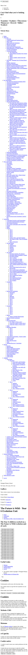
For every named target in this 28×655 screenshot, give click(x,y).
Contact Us (8, 502)
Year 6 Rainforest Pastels (15, 277)
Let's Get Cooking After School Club (15, 456)
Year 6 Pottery (13, 280)
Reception (12, 298)
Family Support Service (12, 100)
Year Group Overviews (12, 223)
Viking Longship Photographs (17, 316)
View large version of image (7, 529)
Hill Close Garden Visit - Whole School (16, 175)
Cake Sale (9, 173)
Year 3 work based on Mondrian (17, 269)
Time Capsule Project (12, 200)
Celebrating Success (11, 91)
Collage (11, 244)
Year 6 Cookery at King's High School (16, 184)
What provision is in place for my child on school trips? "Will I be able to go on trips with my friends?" (18, 139)
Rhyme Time (16, 371)
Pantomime (9, 211)
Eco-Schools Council (12, 439)
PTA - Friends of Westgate (13, 455)
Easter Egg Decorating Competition (15, 192)
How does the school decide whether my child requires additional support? (18, 103)
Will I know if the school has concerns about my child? (16, 125)
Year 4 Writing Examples (18, 416)
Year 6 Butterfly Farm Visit (13, 187)
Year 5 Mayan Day (11, 183)
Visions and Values (11, 45)
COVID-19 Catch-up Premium (14, 159)
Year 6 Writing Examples (18, 435)
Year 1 (11, 229)
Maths (8, 227)
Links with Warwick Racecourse (14, 462)
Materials (12, 296)
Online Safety (10, 355)
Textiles (11, 293)
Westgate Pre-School (11, 458)
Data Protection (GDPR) (12, 92)
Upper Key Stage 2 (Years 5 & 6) (17, 324)
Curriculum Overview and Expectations (16, 220)
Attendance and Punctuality (13, 87)
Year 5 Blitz (12, 276)
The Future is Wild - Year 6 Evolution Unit (14, 518)
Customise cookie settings (18, 593)
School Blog (9, 450)
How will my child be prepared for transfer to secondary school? (18, 149)
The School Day (13, 52)
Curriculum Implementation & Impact (15, 221)
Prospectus (8, 504)
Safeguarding (10, 99)
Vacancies (9, 474)
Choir (8, 342)
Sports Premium (10, 97)
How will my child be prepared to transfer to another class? (17, 146)
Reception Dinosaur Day (12, 176)
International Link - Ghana (13, 459)
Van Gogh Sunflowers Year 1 (16, 261)
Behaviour (9, 88)
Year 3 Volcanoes (14, 241)
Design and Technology (12, 291)
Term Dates (9, 167)
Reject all (3, 593)
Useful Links (10, 472)
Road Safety (9, 446)
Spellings (15, 383)
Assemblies (9, 85)
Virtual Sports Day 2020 (12, 452)
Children (6, 358)
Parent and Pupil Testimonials (14, 47)
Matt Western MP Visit (12, 205)
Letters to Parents (17, 386)
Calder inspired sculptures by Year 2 (18, 263)
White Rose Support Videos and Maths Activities (19, 374)
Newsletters (9, 163)
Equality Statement (11, 63)
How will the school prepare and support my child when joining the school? (18, 143)
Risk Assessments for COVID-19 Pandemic (17, 155)
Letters (14, 380)
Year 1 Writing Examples (18, 388)
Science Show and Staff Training (17, 237)
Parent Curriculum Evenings (13, 348)
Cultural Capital (10, 338)
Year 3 (11, 232)
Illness (11, 56)
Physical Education (11, 320)
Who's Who (9, 41)
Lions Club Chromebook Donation (15, 463)
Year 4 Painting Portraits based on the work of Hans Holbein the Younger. (18, 272)
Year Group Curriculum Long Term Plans (16, 224)
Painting (11, 247)
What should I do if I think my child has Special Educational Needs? (18, 113)
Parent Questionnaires (12, 351)
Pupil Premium (10, 96)
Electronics (12, 292)
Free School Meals (11, 354)
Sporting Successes (11, 444)
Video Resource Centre (12, 451)
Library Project (10, 75)
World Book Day (11, 195)
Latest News (9, 164)
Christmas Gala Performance (13, 199)
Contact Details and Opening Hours (15, 40)
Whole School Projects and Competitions (16, 447)
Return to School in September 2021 (15, 157)
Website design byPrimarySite (11, 574)
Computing (9, 281)
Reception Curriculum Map (19, 378)
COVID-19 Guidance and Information (16, 156)
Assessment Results (11, 84)
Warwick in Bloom (11, 207)
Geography (9, 306)
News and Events (8, 161)
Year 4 (11, 233)
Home (5, 36)
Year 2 (11, 231)
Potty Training (16, 379)
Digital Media (13, 245)
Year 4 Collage (13, 273)
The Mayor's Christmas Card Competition (16, 169)
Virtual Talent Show (11, 196)
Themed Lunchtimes (11, 460)
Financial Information (12, 152)
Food (11, 295)
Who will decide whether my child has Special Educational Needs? (18, 110)
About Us (6, 37)
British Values (10, 89)
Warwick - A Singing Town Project (15, 185)
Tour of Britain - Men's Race (13, 201)
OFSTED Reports (11, 93)
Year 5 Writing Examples (18, 426)
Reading (9, 346)
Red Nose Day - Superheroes (13, 193)
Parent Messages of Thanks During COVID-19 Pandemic (15, 49)
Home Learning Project (18, 411)
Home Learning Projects (18, 404)
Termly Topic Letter (17, 376)
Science (8, 228)
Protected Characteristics (12, 64)
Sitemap (5, 565)
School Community (8, 454)
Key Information (7, 80)
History (8, 315)
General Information (11, 51)
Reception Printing (14, 256)
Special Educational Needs (13, 101)
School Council (10, 438)
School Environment (11, 71)
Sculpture (12, 249)
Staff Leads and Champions (13, 43)
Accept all (9, 593)
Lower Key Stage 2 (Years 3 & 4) (17, 323)
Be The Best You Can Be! (13, 440)
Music (11, 59)
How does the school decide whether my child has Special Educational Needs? (18, 107)
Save (14, 653)
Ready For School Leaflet (19, 363)
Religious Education (11, 327)
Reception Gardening (12, 191)
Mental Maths (10, 347)
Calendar (9, 165)
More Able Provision (11, 340)
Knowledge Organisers (18, 414)
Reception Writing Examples (19, 372)
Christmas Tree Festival (12, 212)
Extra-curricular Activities (13, 352)
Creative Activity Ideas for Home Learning (17, 436)
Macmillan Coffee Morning (13, 470)
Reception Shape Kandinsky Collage (18, 255)
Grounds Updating (11, 79)
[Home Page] (1, 1)
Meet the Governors (11, 44)
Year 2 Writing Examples (18, 396)
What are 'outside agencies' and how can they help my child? (18, 118)
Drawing (12, 248)
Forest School (10, 339)
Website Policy (7, 567)
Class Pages (9, 359)
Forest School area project (13, 72)
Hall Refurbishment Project (13, 77)
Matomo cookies (8, 626)
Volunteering (10, 471)
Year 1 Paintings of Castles (16, 260)
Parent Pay (8, 499)
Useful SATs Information (12, 350)
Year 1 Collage (13, 257)
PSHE (8, 326)
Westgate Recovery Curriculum (14, 343)
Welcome (9, 39)
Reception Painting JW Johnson (17, 253)
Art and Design (10, 243)
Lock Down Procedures (12, 153)
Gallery (8, 448)
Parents (5, 344)
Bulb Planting (10, 209)
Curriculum (6, 219)
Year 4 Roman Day (11, 181)
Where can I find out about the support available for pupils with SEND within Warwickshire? (17, 122)
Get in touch (5, 1)
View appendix (13, 151)
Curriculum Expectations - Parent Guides (16, 336)
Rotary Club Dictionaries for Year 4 (15, 197)
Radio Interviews (11, 208)
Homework (15, 384)
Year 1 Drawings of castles (16, 259)
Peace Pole (9, 464)
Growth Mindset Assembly (13, 204)
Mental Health (10, 442)
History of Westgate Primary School (15, 67)
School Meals (10, 497)
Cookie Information (8, 566)
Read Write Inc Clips (17, 370)
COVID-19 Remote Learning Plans (15, 160)
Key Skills (15, 387)
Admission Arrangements (13, 83)
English (8, 225)
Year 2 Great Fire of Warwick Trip (15, 179)
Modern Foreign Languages (13, 318)
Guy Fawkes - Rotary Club (13, 466)
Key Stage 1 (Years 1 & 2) (16, 322)
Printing (11, 251)
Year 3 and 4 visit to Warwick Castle (15, 180)
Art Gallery (9, 252)
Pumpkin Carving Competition (14, 168)
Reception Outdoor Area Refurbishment (16, 73)
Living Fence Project (11, 76)
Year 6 (11, 236)
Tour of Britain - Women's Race (14, 203)
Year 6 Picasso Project (15, 279)
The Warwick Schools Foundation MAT (16, 81)
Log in (5, 478)
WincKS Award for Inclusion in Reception (17, 65)
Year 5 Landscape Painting (16, 275)
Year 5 (11, 235)
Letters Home (10, 356)
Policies (8, 95)
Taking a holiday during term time (18, 57)
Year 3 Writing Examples (18, 406)
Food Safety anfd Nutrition (19, 362)
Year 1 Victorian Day (12, 177)
